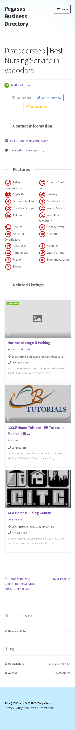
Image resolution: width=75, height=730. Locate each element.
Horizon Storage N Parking (29, 342)
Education (13, 440)
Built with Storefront (39, 708)
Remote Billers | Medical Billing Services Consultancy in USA (19, 584)
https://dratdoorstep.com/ (26, 150)
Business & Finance (19, 349)
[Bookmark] (9, 334)
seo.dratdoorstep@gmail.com (28, 141)
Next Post (59, 579)
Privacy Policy (13, 708)
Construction (15, 519)
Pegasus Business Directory (16, 16)
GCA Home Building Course (29, 512)
